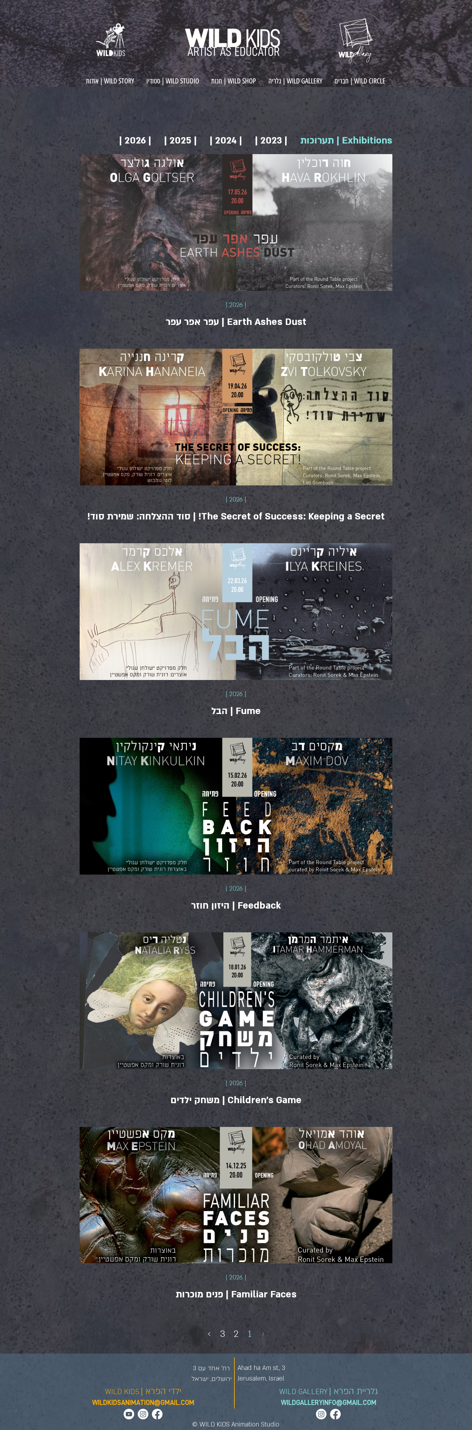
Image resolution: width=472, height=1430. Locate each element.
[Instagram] (143, 1414)
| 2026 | (135, 140)
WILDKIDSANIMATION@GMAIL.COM (143, 1402)
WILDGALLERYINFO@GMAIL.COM (328, 1402)
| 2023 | (271, 140)
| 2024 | (226, 140)
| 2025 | (180, 140)
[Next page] (209, 1334)
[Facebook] (157, 1414)
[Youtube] (129, 1414)
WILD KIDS (122, 1391)
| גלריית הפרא (353, 1391)
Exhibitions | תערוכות (346, 140)
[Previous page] (263, 1334)
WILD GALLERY (303, 1391)
